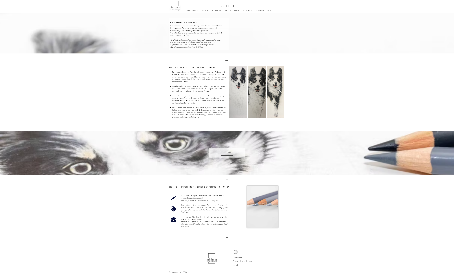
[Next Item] (279, 92)
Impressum (237, 257)
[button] (216, 10)
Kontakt (235, 265)
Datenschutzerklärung (242, 261)
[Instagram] (235, 251)
